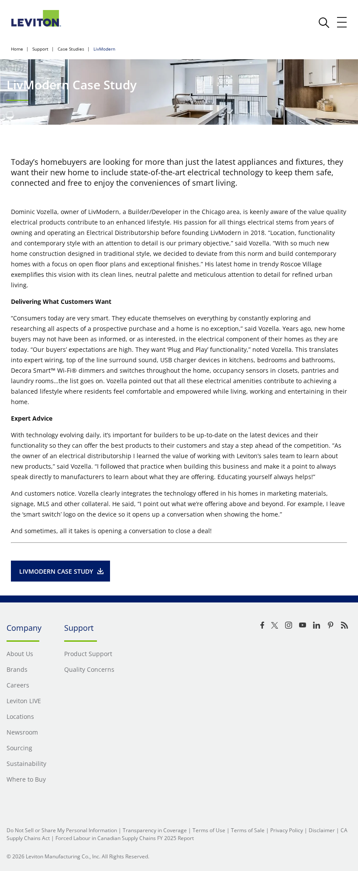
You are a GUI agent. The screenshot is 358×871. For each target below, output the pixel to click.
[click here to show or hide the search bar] (324, 22)
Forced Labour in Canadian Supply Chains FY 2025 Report (124, 838)
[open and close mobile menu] (342, 22)
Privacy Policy (286, 830)
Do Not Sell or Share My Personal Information (62, 830)
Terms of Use (209, 830)
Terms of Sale (248, 830)
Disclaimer (322, 830)
